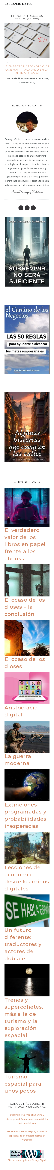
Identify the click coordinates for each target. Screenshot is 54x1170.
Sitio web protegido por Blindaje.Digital (27, 1160)
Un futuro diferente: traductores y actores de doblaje (23, 944)
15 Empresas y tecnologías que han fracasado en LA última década (27, 69)
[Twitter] (27, 207)
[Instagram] (33, 207)
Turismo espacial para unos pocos (23, 1084)
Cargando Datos (18, 4)
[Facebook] (20, 207)
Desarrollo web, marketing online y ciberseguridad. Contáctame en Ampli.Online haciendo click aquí (27, 1119)
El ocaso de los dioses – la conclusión (24, 607)
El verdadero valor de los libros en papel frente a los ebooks (25, 544)
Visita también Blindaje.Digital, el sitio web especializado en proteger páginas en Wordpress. (27, 1135)
